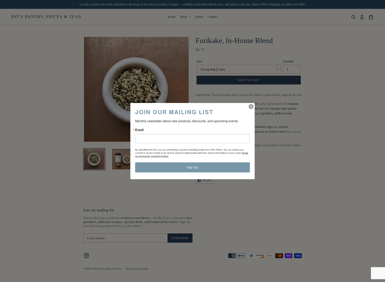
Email (139, 129)
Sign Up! (192, 167)
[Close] (251, 106)
